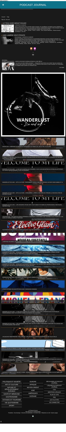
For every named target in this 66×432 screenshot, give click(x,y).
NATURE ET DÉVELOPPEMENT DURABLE (11, 389)
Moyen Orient (33, 387)
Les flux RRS (54, 400)
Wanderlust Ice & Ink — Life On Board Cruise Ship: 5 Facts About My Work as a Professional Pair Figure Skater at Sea (32, 205)
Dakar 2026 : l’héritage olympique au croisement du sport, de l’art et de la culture (26, 146)
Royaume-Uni (53, 42)
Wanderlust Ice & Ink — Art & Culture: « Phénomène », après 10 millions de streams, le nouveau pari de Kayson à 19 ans (32, 193)
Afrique (33, 384)
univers (38, 43)
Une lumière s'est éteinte (14, 35)
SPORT (11, 405)
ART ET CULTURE (11, 384)
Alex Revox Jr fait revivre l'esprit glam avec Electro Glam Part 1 (21, 229)
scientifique (59, 42)
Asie (33, 390)
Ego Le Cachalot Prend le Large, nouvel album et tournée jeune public (23, 348)
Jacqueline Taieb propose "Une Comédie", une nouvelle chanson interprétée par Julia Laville (29, 336)
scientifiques (18, 31)
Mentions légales (54, 392)
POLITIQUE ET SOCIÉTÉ (12, 382)
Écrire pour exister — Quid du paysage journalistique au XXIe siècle (22, 61)
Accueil (3, 17)
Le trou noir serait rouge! (14, 23)
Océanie (32, 396)
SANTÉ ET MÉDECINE (12, 394)
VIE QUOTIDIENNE (11, 403)
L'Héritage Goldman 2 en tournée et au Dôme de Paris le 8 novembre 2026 (23, 241)
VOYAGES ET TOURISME (11, 400)
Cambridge (17, 42)
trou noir (23, 31)
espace (25, 30)
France (34, 30)
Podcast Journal (33, 4)
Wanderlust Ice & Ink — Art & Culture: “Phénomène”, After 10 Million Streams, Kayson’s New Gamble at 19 (32, 182)
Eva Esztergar (18, 37)
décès (28, 42)
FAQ (54, 397)
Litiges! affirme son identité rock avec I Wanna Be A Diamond (19, 289)
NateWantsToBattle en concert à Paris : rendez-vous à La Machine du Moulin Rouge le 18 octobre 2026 (32, 372)
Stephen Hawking (19, 43)
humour (38, 30)
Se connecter (54, 402)
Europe (29, 30)
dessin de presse (19, 30)
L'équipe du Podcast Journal (54, 386)
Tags (8, 17)
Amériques (33, 393)
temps (25, 43)
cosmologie (23, 42)
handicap (42, 42)
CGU (54, 389)
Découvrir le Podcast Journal (54, 382)
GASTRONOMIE (11, 397)
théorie (29, 43)
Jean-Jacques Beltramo (46, 30)
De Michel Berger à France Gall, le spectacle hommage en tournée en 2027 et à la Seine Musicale (30, 301)
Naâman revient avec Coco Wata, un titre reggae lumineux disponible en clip (24, 277)
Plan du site (54, 394)
